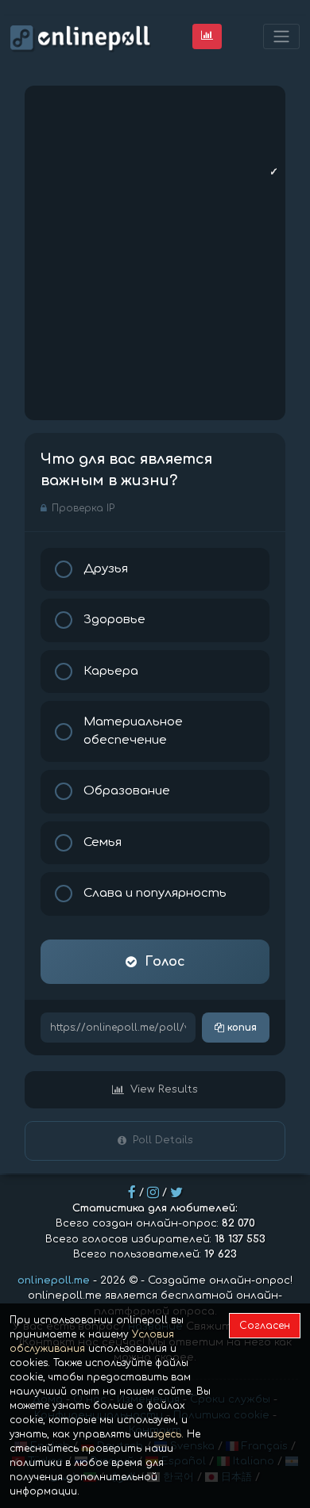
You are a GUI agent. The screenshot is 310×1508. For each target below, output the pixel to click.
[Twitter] (176, 1192)
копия (240, 1027)
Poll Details (163, 1140)
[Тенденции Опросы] (207, 36)
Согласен (264, 1325)
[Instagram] (153, 1192)
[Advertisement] (155, 253)
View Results (164, 1089)
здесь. (168, 1434)
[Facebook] (132, 1192)
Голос (165, 962)
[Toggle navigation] (281, 37)
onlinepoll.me (53, 1280)
